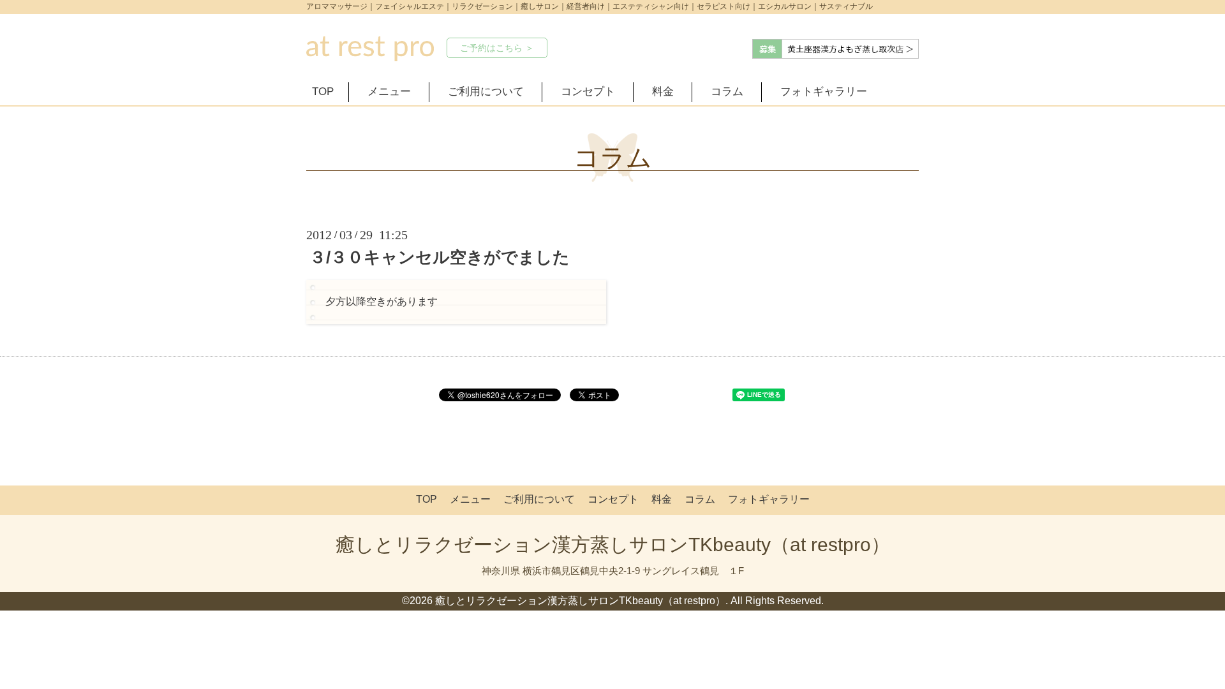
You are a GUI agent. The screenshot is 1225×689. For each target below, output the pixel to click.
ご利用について (486, 91)
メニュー (389, 91)
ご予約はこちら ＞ (497, 48)
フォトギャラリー (823, 91)
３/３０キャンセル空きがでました (439, 257)
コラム (727, 91)
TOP (323, 91)
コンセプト (588, 91)
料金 (663, 91)
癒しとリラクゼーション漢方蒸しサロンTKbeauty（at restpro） (613, 544)
